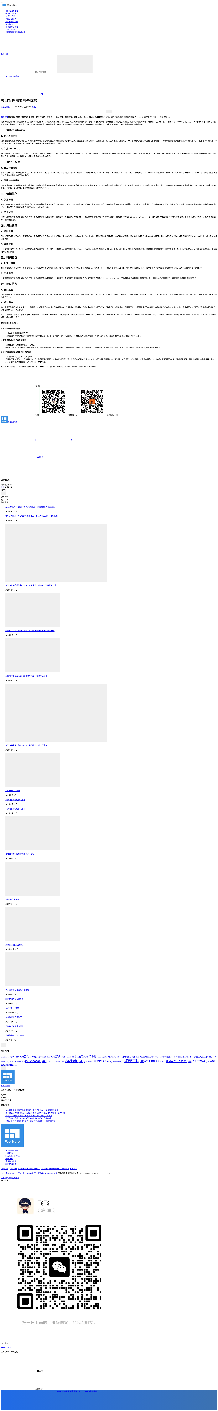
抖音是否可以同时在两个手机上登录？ (20, 854)
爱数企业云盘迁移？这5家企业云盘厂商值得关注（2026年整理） (31, 1121)
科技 (34, 107)
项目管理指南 (10, 1164)
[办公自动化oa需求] (32, 786)
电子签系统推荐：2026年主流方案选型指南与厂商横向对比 (29, 1118)
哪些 (169, 1057)
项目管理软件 (201, 1061)
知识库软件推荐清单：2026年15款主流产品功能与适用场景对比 (30, 585)
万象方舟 (73, 1169)
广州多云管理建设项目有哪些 (17, 990)
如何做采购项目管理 (13, 1017)
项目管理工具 (155, 1061)
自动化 (59, 1169)
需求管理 (89, 1061)
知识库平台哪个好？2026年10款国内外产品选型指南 (26, 745)
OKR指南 (9, 1159)
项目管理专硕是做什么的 (15, 999)
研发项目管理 (10, 14)
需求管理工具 (103, 1061)
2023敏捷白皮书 (11, 1151)
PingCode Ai (10, 29)
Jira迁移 (58, 1056)
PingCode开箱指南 (12, 1156)
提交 (3, 490)
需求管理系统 (118, 1061)
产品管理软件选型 (147, 1057)
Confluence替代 (10, 1057)
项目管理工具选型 (179, 1061)
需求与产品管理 (11, 22)
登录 (3, 54)
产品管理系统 (114, 1057)
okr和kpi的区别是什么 (14, 945)
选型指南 (75, 1061)
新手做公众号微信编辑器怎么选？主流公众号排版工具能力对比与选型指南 (35, 1113)
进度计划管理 (10, 19)
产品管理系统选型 (130, 1057)
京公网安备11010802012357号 (29, 1173)
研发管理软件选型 (18, 1061)
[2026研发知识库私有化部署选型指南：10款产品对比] (32, 672)
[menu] (2, 2)
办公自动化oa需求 (12, 791)
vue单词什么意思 (12, 1008)
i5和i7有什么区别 (12, 899)
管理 (50, 1061)
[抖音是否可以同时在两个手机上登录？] (32, 850)
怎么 (186, 1057)
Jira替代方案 (10, 16)
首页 (12, 76)
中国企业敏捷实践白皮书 (15, 32)
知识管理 (9, 24)
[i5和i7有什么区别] (32, 895)
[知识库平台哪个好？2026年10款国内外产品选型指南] (56, 741)
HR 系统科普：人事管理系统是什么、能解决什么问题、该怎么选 (31, 516)
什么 (160, 1056)
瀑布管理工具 (198, 1057)
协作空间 (52, 1169)
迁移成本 (59, 1061)
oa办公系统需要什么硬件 (15, 809)
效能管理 (36, 1169)
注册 (7, 54)
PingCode (85, 1056)
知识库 (210, 1057)
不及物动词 (5, 107)
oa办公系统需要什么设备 (15, 800)
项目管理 (4, 117)
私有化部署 (36, 1061)
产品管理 (21, 1169)
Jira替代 (28, 1056)
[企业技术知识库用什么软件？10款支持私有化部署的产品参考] (32, 626)
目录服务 (65, 1169)
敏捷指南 (9, 1153)
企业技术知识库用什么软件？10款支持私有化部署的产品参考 (29, 631)
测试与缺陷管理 (11, 27)
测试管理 (44, 1169)
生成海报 (39, 457)
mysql (70, 1057)
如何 (178, 1057)
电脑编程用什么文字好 (14, 1035)
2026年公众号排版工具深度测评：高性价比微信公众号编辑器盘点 (31, 1110)
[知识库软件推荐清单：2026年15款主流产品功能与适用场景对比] (56, 581)
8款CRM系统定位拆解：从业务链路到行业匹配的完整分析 (28, 1116)
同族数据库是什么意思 (14, 1026)
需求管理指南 (10, 1161)
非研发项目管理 (11, 11)
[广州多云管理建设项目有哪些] (32, 986)
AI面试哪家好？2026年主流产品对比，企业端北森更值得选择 (30, 507)
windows (102, 1057)
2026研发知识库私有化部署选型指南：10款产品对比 (26, 676)
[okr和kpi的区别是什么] (32, 940)
